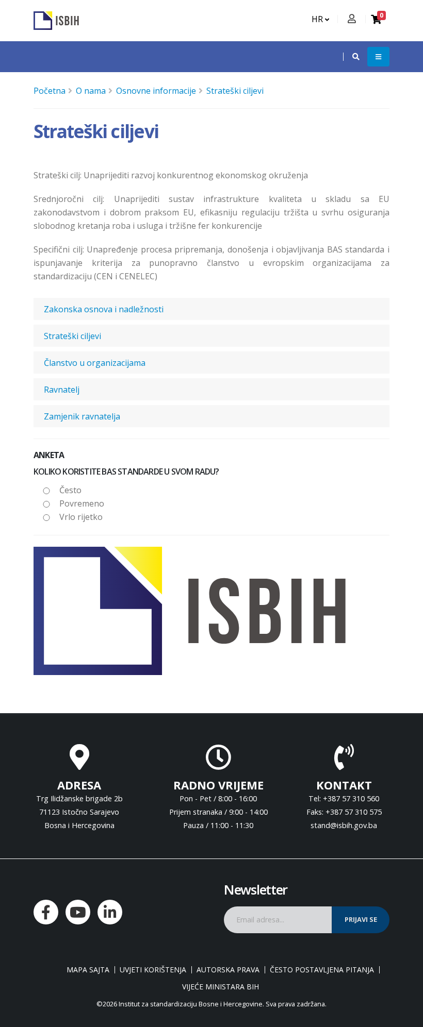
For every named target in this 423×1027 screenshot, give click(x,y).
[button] (351, 56)
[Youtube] (78, 912)
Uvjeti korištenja (153, 969)
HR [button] (318, 19)
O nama (91, 90)
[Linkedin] (109, 912)
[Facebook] (46, 912)
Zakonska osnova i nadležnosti (104, 309)
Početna (50, 90)
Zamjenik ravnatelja (82, 416)
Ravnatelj (61, 389)
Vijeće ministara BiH (220, 986)
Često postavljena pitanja (322, 969)
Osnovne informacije (156, 90)
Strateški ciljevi (235, 90)
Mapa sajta (88, 969)
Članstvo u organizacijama (94, 362)
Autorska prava (228, 969)
